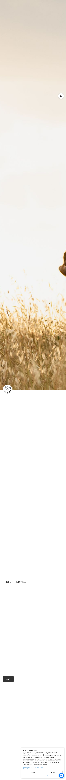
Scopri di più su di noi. (28, 769)
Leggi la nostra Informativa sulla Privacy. (33, 767)
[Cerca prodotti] (61, 96)
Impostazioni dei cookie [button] (43, 776)
